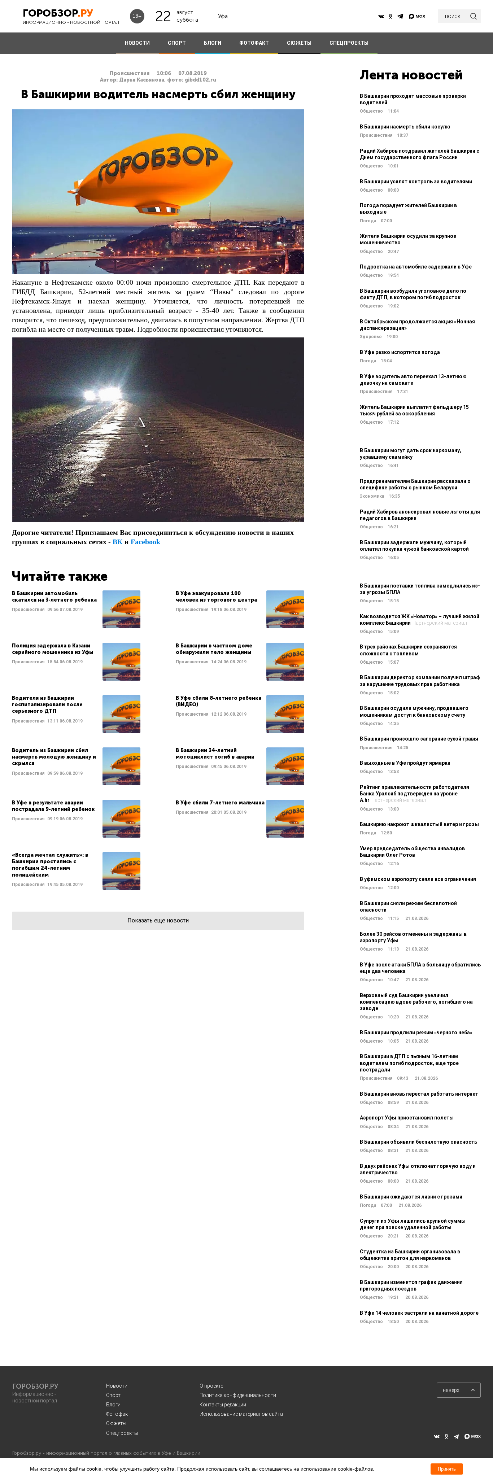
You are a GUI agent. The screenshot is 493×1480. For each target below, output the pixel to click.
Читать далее (76, 609)
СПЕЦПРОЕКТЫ (349, 43)
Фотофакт (118, 1414)
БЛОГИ (212, 43)
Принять (447, 1469)
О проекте (211, 1386)
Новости (116, 1386)
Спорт (113, 1395)
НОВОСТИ (137, 43)
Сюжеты (116, 1423)
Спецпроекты (122, 1433)
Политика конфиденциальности (238, 1395)
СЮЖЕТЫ (299, 43)
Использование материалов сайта (241, 1414)
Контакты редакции (223, 1404)
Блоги (113, 1404)
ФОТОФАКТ (254, 43)
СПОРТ (177, 43)
